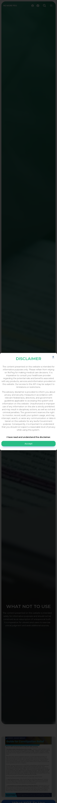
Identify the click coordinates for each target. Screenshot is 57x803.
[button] (53, 357)
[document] (28, 401)
